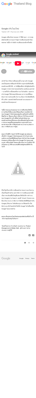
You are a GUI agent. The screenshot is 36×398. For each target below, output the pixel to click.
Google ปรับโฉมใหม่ (10, 29)
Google (21, 258)
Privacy (27, 258)
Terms (32, 258)
